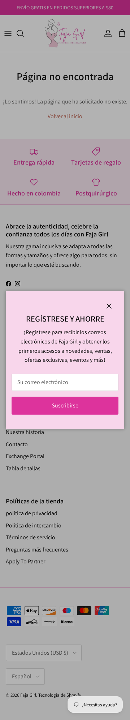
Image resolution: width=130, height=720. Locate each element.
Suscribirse (65, 405)
